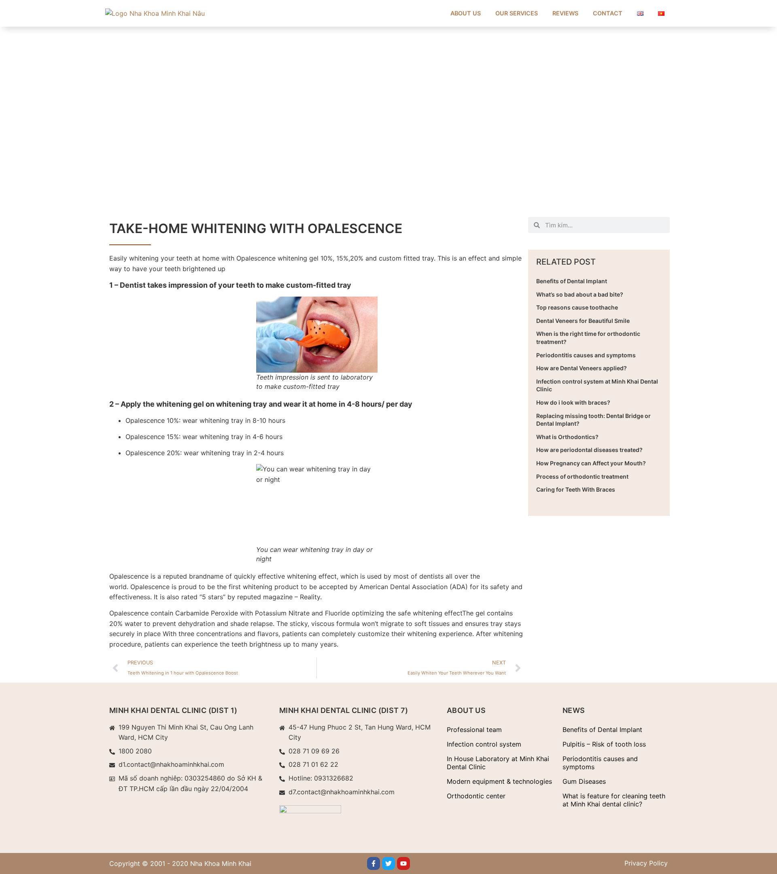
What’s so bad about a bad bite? (579, 294)
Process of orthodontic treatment (582, 476)
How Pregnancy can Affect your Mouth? (591, 463)
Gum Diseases (584, 781)
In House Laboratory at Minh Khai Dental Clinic (498, 763)
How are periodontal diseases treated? (589, 449)
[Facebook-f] (373, 863)
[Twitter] (388, 863)
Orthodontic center (476, 796)
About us (465, 13)
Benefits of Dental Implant (571, 281)
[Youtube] (403, 863)
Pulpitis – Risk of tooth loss (604, 744)
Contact (607, 13)
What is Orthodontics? (567, 436)
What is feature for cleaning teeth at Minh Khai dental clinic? (614, 800)
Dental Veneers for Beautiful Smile (583, 320)
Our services (516, 13)
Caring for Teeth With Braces (575, 489)
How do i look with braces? (573, 402)
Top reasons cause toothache (577, 307)
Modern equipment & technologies (499, 781)
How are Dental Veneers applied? (581, 368)
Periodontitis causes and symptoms (586, 355)
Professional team (474, 730)
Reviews (565, 13)
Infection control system (484, 744)
